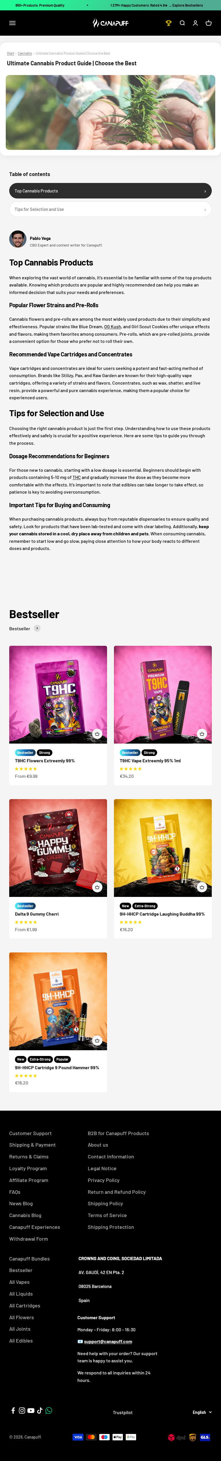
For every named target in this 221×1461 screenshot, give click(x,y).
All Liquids (21, 1293)
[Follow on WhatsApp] (49, 1410)
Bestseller (21, 1270)
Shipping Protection (111, 1227)
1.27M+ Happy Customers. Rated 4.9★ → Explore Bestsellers (156, 5)
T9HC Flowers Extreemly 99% (45, 760)
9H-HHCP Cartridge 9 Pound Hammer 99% (57, 1067)
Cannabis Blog (25, 1215)
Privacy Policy (104, 1180)
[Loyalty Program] (168, 23)
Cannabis (25, 53)
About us (98, 1144)
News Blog (21, 1203)
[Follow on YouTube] (31, 1410)
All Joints (20, 1329)
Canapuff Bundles (29, 1258)
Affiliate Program (28, 1180)
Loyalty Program (28, 1168)
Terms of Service (107, 1215)
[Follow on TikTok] (40, 1410)
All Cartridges (24, 1305)
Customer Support (30, 1133)
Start (10, 53)
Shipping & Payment (32, 1144)
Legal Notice (102, 1168)
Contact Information (111, 1156)
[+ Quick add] (97, 734)
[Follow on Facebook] (13, 1410)
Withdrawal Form (28, 1238)
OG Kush (112, 326)
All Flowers (21, 1317)
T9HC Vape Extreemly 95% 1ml (150, 760)
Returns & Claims (29, 1156)
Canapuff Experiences (34, 1227)
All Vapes (19, 1282)
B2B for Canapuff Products (118, 1133)
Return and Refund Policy (117, 1192)
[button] (26, 769)
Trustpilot (123, 1412)
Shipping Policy (105, 1203)
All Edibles (21, 1340)
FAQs (14, 1192)
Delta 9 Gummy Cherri (37, 913)
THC (77, 477)
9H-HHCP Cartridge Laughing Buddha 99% (162, 913)
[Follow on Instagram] (22, 1410)
